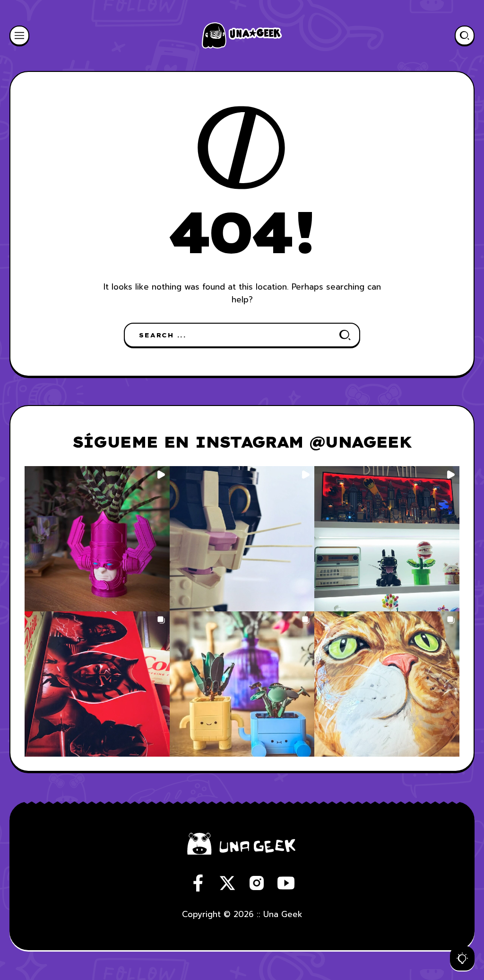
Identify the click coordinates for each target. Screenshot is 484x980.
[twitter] (227, 883)
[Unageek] (242, 35)
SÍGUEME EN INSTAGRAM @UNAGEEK (242, 442)
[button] (97, 538)
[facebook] (198, 883)
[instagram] (256, 883)
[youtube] (285, 883)
